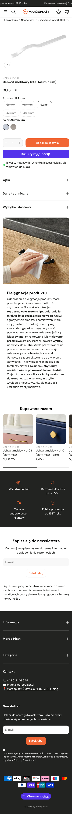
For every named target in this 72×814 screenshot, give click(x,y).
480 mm (28, 113)
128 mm (10, 104)
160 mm (27, 104)
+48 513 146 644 (17, 680)
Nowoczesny (27, 19)
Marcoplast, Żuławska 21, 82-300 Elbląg (32, 689)
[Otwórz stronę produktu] (18, 429)
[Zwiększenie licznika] (19, 143)
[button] (5, 11)
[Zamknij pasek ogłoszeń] (68, 2)
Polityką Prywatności (24, 760)
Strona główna (10, 19)
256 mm (11, 113)
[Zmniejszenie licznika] (6, 143)
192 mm (44, 104)
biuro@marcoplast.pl (20, 684)
